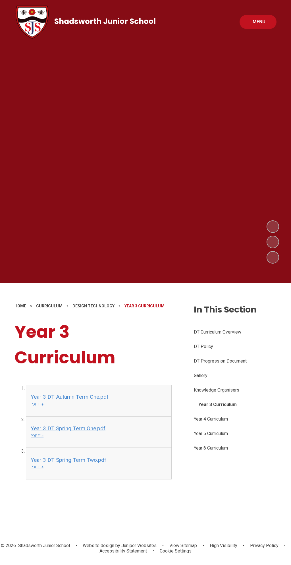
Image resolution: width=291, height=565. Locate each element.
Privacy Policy (264, 545)
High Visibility (223, 545)
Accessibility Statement (123, 551)
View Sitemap (183, 545)
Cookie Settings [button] (176, 551)
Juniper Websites (138, 545)
